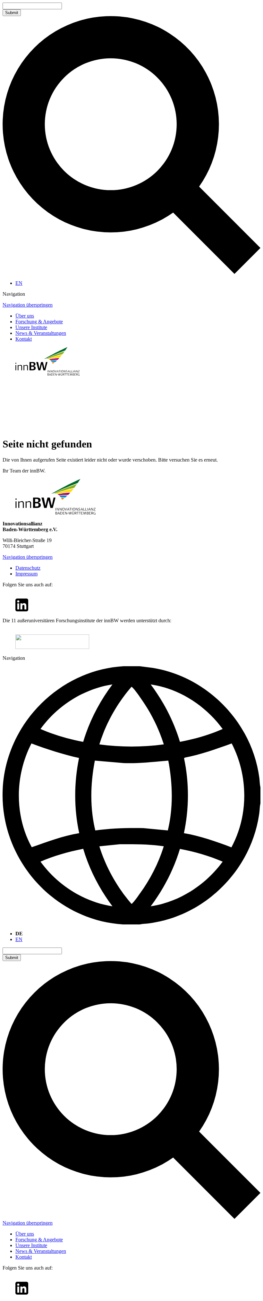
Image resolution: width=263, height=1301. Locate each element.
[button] (131, 294)
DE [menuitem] (19, 933)
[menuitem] (18, 283)
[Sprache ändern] (131, 796)
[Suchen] (131, 272)
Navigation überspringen (28, 305)
